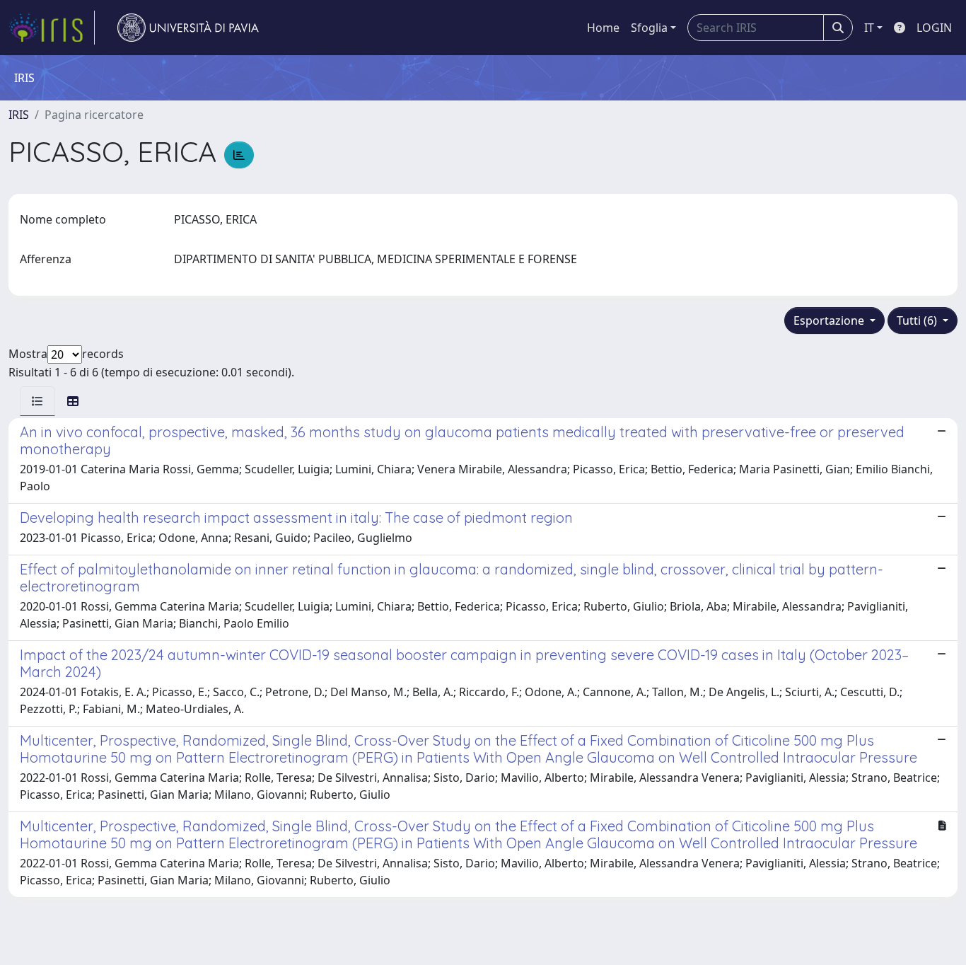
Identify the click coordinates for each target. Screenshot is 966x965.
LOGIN (934, 27)
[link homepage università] (188, 28)
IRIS (18, 114)
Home (603, 27)
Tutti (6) (918, 320)
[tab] (37, 401)
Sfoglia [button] (649, 27)
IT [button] (869, 27)
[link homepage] (51, 28)
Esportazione (830, 320)
